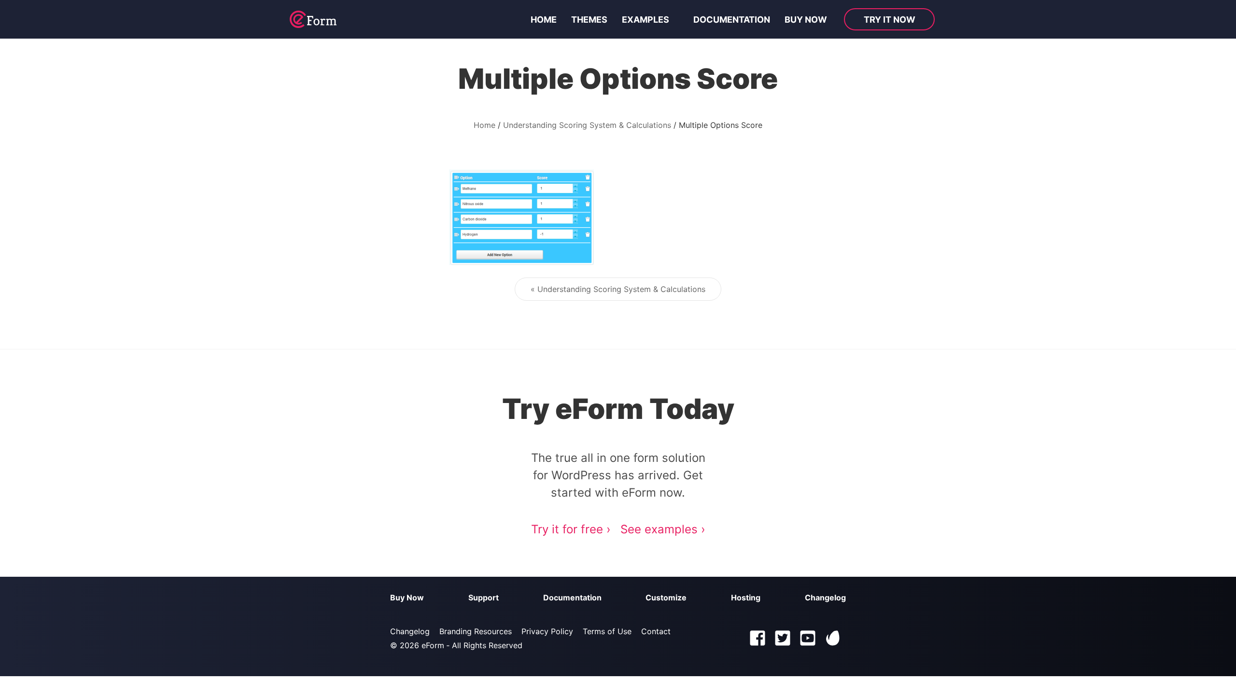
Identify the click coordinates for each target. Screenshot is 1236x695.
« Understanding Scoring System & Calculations (618, 289)
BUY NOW (806, 19)
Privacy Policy (547, 631)
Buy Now (407, 597)
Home (544, 19)
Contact (656, 631)
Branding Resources (475, 631)
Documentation (731, 19)
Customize (666, 597)
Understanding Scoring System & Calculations (587, 125)
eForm (432, 645)
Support (483, 597)
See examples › (662, 529)
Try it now (889, 19)
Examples (645, 19)
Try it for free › (571, 529)
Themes (589, 19)
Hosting (745, 597)
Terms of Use (607, 631)
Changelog (825, 597)
